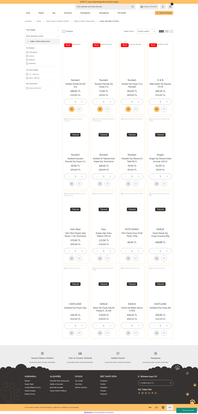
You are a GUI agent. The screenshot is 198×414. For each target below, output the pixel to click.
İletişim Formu (30, 394)
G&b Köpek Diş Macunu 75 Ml (160, 85)
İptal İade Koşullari (56, 387)
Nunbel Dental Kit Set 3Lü (75, 85)
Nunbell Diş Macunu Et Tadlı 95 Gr (132, 160)
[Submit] (170, 383)
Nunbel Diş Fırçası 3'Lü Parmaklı (132, 85)
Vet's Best (75, 229)
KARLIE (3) (32, 60)
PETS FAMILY (132, 229)
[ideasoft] (88, 412)
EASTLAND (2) (33, 52)
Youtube (103, 391)
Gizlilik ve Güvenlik (56, 384)
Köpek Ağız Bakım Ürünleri (109, 21)
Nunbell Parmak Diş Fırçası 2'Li (104, 85)
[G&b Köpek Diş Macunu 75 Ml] (160, 60)
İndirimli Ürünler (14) (35, 88)
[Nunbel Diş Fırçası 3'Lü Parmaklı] (132, 60)
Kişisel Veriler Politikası (58, 391)
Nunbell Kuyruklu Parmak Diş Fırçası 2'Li (75, 160)
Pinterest (103, 394)
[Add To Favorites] (79, 109)
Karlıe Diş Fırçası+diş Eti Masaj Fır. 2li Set (104, 309)
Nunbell (75, 80)
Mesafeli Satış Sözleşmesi (59, 381)
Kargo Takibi (29, 384)
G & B (160, 80)
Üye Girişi (78, 384)
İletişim (27, 381)
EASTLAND (75, 304)
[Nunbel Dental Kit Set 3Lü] (75, 60)
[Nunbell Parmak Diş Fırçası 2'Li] (104, 60)
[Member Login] (163, 7)
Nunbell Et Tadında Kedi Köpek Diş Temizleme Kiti (104, 160)
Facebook (103, 381)
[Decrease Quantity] (69, 102)
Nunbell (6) (32, 63)
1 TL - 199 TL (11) (34, 74)
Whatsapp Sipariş (188, 410)
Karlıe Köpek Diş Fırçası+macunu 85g (160, 234)
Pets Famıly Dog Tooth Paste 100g (132, 234)
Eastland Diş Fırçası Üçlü (75, 307)
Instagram (103, 387)
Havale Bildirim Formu (33, 387)
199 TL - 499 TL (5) (34, 78)
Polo (103, 229)
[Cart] (170, 7)
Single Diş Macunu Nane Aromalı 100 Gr (160, 160)
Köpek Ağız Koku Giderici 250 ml (104, 234)
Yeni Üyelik (79, 381)
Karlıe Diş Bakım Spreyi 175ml (132, 309)
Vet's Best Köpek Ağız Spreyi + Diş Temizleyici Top (75, 235)
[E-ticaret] (99, 412)
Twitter (102, 384)
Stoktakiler (69, 31)
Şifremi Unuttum (81, 387)
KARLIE (160, 229)
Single (160, 154)
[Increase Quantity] (82, 102)
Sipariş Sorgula (30, 391)
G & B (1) (31, 56)
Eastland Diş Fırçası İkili (160, 307)
